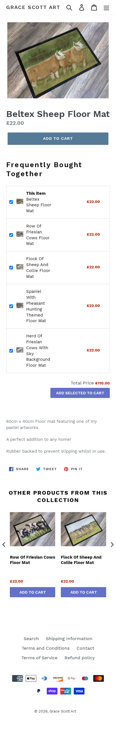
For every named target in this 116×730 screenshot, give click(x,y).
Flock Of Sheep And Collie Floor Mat (81, 560)
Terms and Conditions (46, 648)
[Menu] (106, 7)
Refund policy (79, 657)
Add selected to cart (80, 393)
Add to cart (32, 592)
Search (31, 638)
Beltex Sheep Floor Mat (38, 202)
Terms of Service (39, 657)
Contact (85, 648)
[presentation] (4, 544)
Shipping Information (69, 638)
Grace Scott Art (33, 7)
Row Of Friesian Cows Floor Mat (32, 560)
